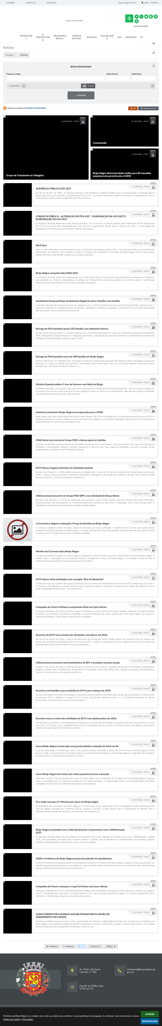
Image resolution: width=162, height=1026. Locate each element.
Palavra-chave (13, 73)
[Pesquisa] (115, 20)
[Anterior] (24, 86)
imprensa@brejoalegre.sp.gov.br (141, 971)
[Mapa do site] (137, 21)
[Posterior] (152, 86)
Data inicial (112, 73)
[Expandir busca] (154, 66)
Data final (136, 73)
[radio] (88, 86)
